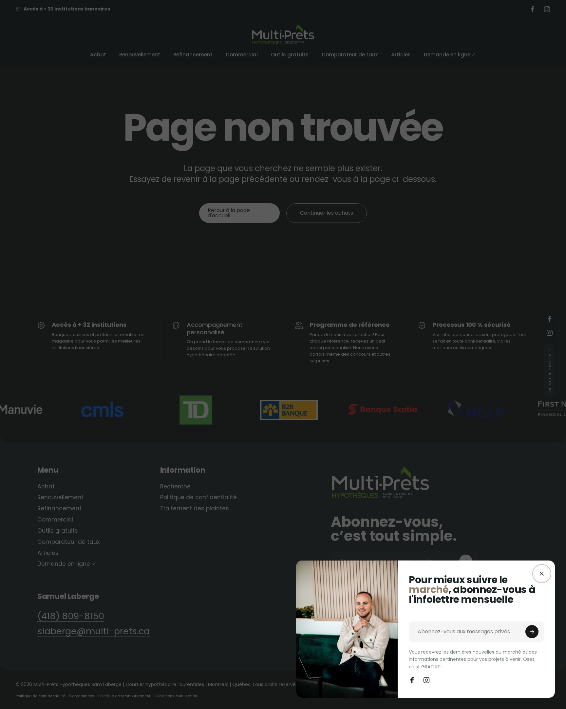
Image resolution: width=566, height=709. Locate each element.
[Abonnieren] (531, 631)
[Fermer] (542, 573)
